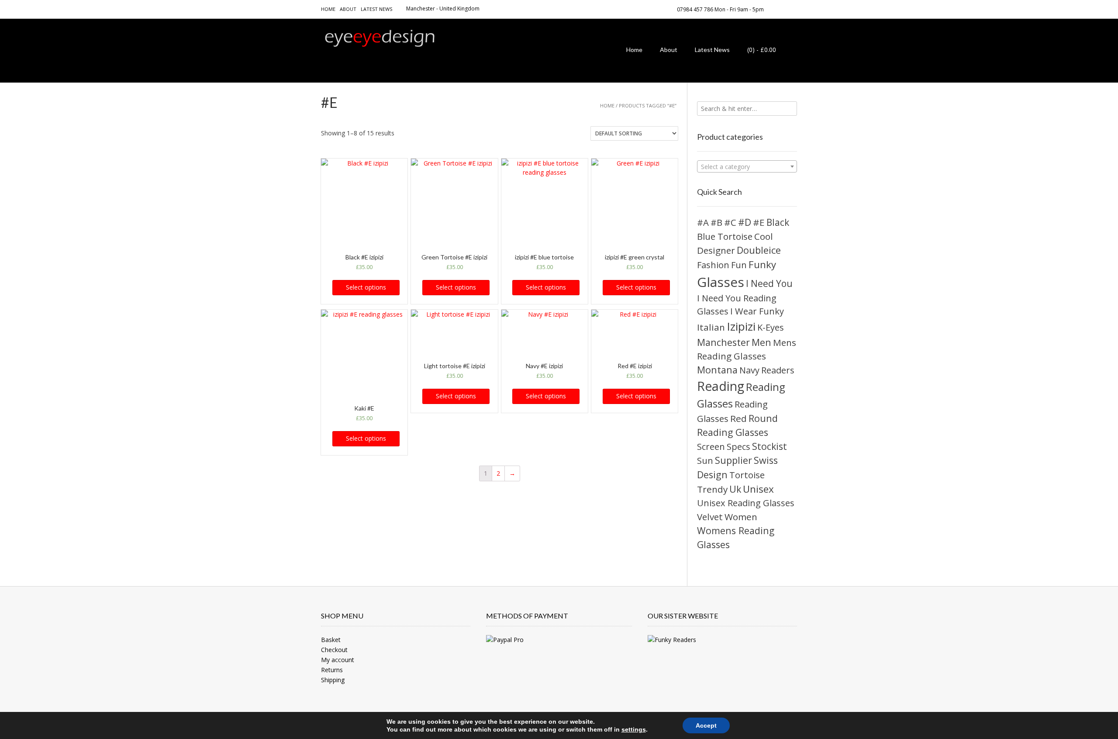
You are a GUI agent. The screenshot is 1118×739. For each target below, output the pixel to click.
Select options (366, 287)
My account (337, 660)
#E (759, 222)
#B (716, 222)
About (348, 9)
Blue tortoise (724, 236)
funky (762, 264)
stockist (769, 446)
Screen (711, 446)
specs (738, 446)
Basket (331, 639)
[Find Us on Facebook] (784, 8)
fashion (713, 265)
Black (777, 222)
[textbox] (747, 167)
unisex (758, 489)
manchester (723, 342)
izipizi (741, 326)
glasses (720, 282)
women (741, 517)
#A (703, 222)
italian (711, 327)
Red (738, 418)
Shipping (333, 680)
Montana (717, 369)
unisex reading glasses (745, 503)
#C (730, 222)
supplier (733, 460)
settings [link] (633, 729)
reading (720, 386)
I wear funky (757, 311)
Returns (332, 670)
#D (744, 222)
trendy (712, 489)
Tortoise (747, 475)
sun (705, 460)
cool (763, 236)
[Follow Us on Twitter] (794, 8)
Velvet (710, 517)
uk (735, 489)
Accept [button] (706, 725)
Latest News (376, 9)
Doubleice (759, 250)
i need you (769, 283)
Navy (749, 370)
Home (328, 9)
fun (739, 265)
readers (777, 370)
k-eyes (770, 327)
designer (716, 250)
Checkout (334, 650)
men (761, 342)
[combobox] (747, 166)
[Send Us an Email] (773, 8)
